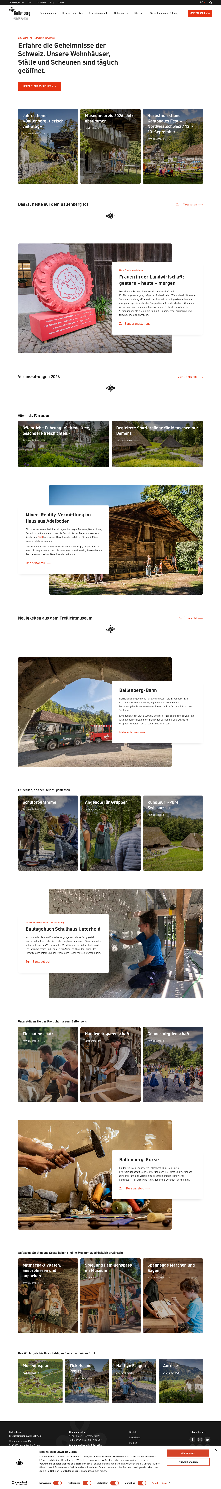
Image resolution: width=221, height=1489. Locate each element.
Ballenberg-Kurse (16, 2)
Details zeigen (159, 1483)
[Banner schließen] (216, 1450)
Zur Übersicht (187, 371)
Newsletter (135, 1420)
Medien (133, 1426)
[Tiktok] (207, 1430)
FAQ (131, 1431)
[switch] (87, 1483)
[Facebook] (192, 1422)
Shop (30, 2)
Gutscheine (41, 2)
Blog (52, 2)
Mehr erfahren (35, 551)
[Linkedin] (207, 1422)
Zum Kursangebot (131, 1171)
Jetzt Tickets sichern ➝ (39, 86)
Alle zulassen (188, 1453)
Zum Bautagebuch (38, 944)
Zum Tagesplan (186, 204)
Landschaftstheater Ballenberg (145, 1437)
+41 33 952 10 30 (17, 1434)
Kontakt (61, 2)
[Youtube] (192, 1430)
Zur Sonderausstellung (134, 318)
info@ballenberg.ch (19, 1438)
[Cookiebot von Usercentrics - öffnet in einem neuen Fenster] (19, 1483)
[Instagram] (200, 1422)
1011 (40, 526)
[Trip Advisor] (200, 1430)
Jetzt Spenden (197, 13)
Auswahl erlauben (188, 1462)
